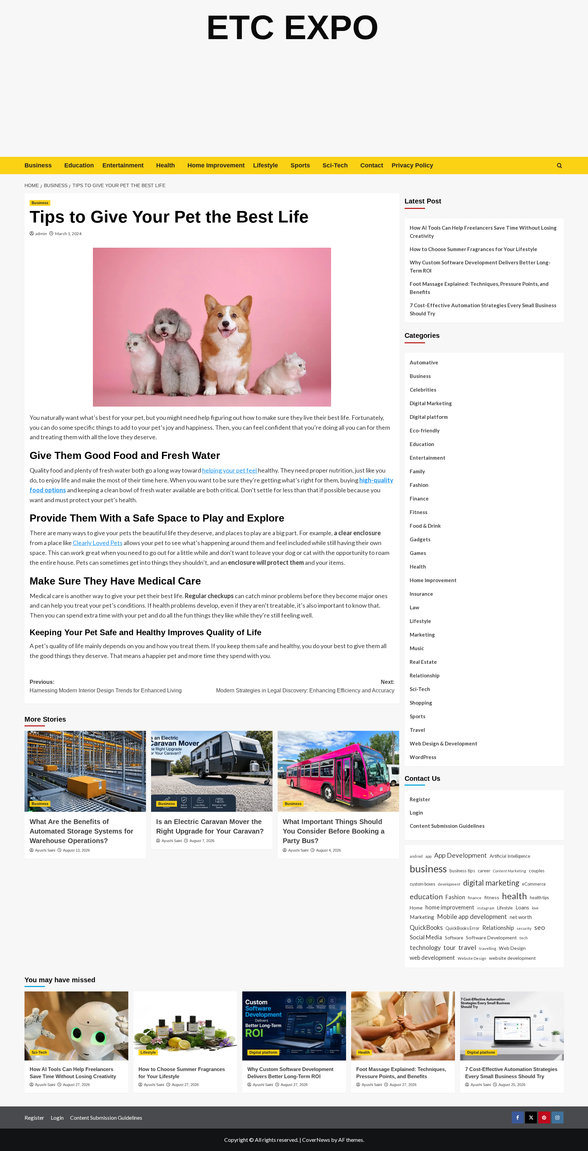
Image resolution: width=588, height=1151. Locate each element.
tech (524, 937)
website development (512, 958)
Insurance (421, 594)
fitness (491, 897)
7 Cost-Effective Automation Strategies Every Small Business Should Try (483, 309)
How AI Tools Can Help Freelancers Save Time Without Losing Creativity (483, 232)
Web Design (512, 948)
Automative (424, 362)
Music (417, 648)
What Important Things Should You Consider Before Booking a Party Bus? (334, 831)
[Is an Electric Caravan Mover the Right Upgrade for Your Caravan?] (212, 771)
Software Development (491, 937)
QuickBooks (426, 927)
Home (416, 907)
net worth (521, 917)
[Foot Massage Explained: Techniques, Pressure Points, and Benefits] (403, 1025)
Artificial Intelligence (510, 856)
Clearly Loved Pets (97, 542)
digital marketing (491, 882)
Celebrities (423, 390)
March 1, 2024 (68, 233)
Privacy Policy (412, 165)
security (524, 928)
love (535, 908)
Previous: (106, 686)
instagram (485, 908)
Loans (522, 907)
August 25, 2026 (512, 1085)
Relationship (425, 675)
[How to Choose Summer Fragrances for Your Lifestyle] (185, 1025)
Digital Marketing (431, 403)
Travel (417, 730)
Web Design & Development (443, 743)
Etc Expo (292, 27)
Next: (305, 686)
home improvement (449, 907)
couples (536, 870)
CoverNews (316, 1139)
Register (420, 799)
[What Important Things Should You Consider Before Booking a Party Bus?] (338, 771)
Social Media (426, 937)
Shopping (421, 703)
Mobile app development (472, 916)
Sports (300, 165)
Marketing (422, 634)
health (514, 895)
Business (38, 165)
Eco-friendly (425, 430)
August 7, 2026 (202, 841)
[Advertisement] (294, 105)
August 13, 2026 (76, 850)
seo (539, 927)
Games (418, 553)
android (416, 856)
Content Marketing (509, 871)
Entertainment (123, 165)
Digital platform (429, 417)
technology (425, 947)
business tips (462, 870)
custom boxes (422, 884)
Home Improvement (216, 165)
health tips (539, 897)
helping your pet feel (230, 470)
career (484, 870)
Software (454, 937)
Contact (371, 165)
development (449, 884)
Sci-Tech (335, 165)
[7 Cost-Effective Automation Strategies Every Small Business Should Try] (512, 1025)
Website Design (472, 958)
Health (165, 165)
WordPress (423, 757)
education (426, 896)
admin (41, 233)
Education (79, 165)
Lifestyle (265, 165)
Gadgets (420, 539)
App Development (460, 855)
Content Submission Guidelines (447, 826)
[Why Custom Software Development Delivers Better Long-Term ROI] (294, 1025)
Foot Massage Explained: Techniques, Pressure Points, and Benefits (479, 288)
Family (417, 471)
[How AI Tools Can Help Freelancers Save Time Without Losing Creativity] (76, 1025)
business (428, 868)
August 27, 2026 (76, 1085)
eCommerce (534, 884)
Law (414, 607)
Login (416, 812)
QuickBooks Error (462, 928)
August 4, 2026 (328, 850)
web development (432, 957)
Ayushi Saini (45, 850)
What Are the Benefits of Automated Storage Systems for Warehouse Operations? (81, 831)
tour (449, 947)
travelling (487, 948)
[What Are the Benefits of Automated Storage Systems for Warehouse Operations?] (85, 771)
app (428, 856)
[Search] (559, 165)
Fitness (418, 512)
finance (474, 897)
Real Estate (423, 662)
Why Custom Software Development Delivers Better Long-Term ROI (480, 266)
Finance (419, 498)
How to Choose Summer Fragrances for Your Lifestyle (473, 249)
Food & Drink (425, 526)
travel (467, 947)
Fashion (419, 485)
